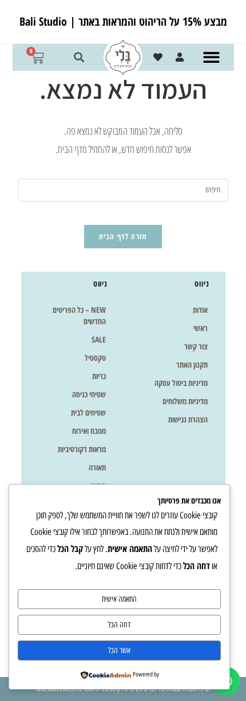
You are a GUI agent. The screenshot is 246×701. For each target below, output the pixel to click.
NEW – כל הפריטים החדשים (79, 315)
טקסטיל (95, 357)
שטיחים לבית (88, 412)
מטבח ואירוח (89, 430)
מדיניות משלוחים (185, 401)
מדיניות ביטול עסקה (181, 382)
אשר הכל (119, 650)
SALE (99, 339)
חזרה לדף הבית (123, 236)
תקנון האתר (192, 364)
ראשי (200, 328)
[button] (212, 57)
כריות (99, 375)
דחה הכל (119, 625)
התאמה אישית (119, 599)
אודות (200, 309)
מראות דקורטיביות (82, 449)
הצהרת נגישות (188, 419)
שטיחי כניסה (89, 394)
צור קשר (196, 346)
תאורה (97, 467)
